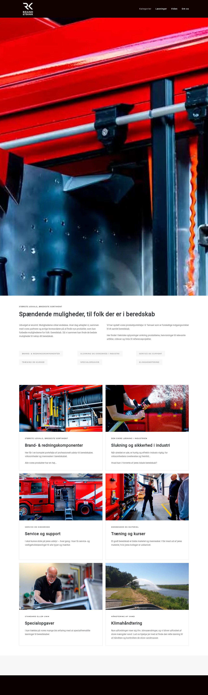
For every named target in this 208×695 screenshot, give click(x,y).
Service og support (150, 354)
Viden (174, 9)
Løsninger (161, 9)
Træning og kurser (33, 362)
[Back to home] (28, 9)
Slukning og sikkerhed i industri (100, 354)
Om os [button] (185, 9)
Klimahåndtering (149, 362)
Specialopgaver (90, 362)
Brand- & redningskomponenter (41, 354)
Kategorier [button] (145, 9)
